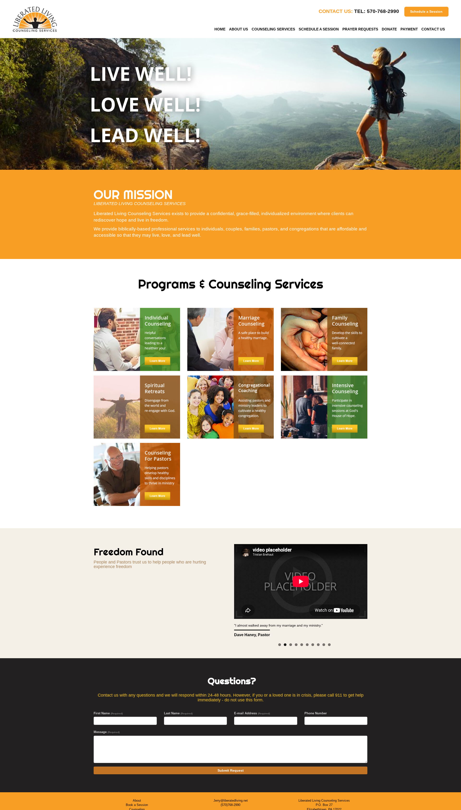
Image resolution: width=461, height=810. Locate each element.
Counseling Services (273, 29)
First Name (108, 713)
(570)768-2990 (230, 805)
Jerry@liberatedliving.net (230, 800)
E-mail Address (252, 713)
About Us (238, 29)
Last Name (178, 713)
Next (378, 591)
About (137, 800)
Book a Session (137, 805)
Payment (409, 29)
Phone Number (315, 713)
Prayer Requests (360, 29)
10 (329, 644)
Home (219, 29)
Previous (223, 591)
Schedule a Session (426, 11)
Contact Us (433, 29)
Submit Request (231, 770)
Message (107, 732)
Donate (389, 29)
